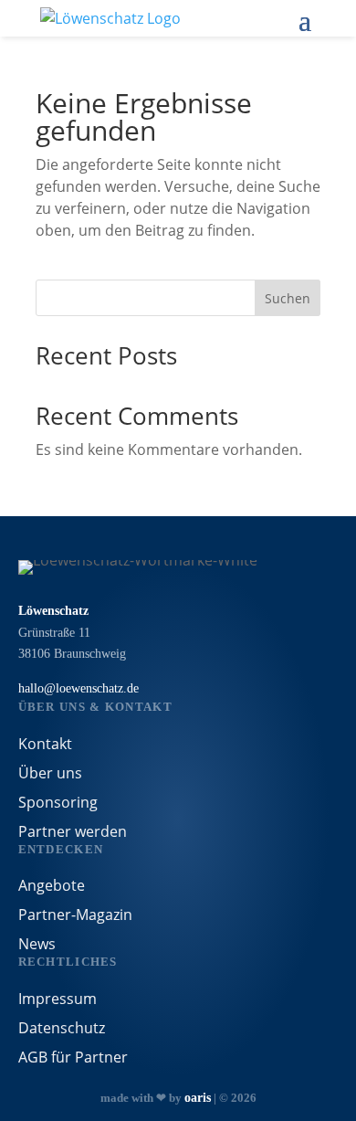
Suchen (287, 298)
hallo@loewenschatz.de (78, 688)
